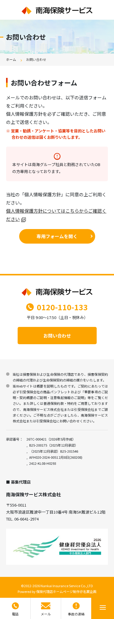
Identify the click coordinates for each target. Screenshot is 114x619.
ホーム (11, 59)
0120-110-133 (62, 306)
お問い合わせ (57, 335)
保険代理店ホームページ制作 (58, 591)
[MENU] (102, 608)
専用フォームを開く (57, 236)
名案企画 (89, 591)
